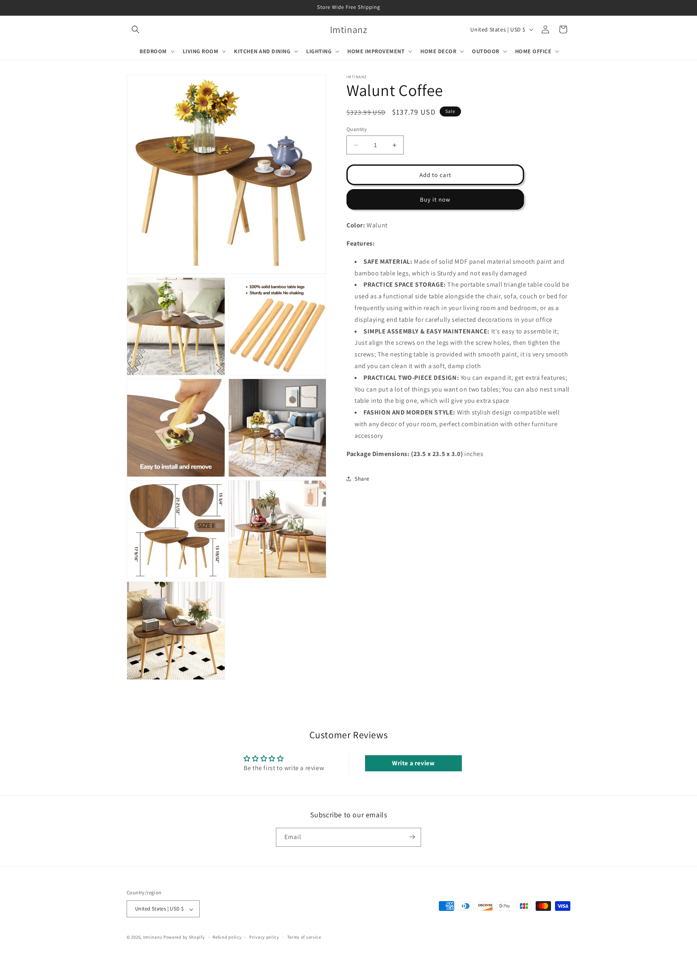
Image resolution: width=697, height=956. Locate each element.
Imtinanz (153, 937)
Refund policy (227, 937)
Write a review (413, 763)
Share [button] (362, 478)
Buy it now (435, 199)
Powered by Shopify (184, 937)
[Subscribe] (412, 836)
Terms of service (304, 937)
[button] (135, 29)
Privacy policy (264, 937)
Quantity (356, 129)
